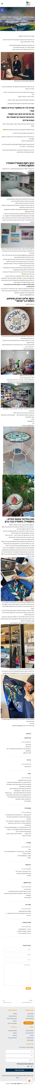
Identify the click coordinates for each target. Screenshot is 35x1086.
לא (28, 1066)
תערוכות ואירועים (13, 1016)
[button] (2, 10)
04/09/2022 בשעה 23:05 (26, 846)
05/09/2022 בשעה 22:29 (26, 886)
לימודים (15, 1021)
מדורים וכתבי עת (29, 1033)
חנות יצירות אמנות (12, 1030)
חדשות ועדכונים (29, 1030)
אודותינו (15, 1033)
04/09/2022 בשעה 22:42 (26, 777)
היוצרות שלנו (30, 1014)
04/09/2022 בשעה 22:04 (26, 742)
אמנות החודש (30, 1040)
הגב (30, 740)
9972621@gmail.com (28, 425)
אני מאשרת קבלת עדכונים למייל (25, 1064)
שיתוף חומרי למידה (12, 1023)
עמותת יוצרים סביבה (17, 1075)
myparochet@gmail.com (19, 725)
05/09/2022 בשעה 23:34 (26, 908)
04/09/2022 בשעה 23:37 (26, 869)
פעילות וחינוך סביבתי (12, 1018)
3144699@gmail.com (25, 295)
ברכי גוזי (29, 760)
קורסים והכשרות (29, 1018)
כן (31, 1066)
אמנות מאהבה (30, 1038)
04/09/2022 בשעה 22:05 (26, 764)
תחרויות (15, 1014)
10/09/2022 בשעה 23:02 (26, 926)
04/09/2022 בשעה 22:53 (26, 812)
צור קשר (15, 1035)
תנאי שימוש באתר (12, 1038)
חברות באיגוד (30, 1016)
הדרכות (31, 1035)
